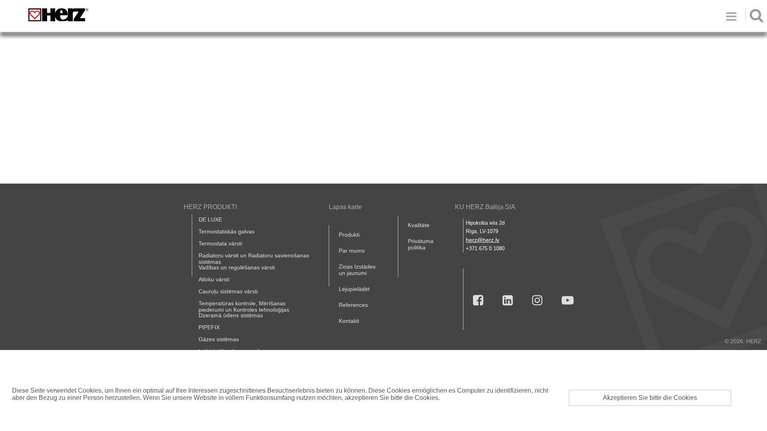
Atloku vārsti (214, 279)
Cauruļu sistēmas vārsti (228, 291)
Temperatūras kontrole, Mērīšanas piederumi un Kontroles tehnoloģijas (244, 306)
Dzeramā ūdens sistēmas (231, 315)
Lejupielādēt (354, 289)
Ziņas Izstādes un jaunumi (357, 269)
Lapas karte (345, 207)
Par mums (352, 250)
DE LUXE (210, 219)
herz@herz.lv (482, 240)
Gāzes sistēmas (219, 339)
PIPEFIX (209, 327)
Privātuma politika (420, 244)
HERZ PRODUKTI (210, 207)
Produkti (349, 234)
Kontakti (349, 321)
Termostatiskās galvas (226, 231)
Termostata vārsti (220, 243)
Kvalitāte (418, 225)
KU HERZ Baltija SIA (485, 207)
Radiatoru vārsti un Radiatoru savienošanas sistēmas (254, 258)
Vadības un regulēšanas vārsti (237, 267)
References (353, 305)
